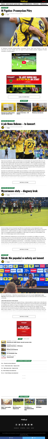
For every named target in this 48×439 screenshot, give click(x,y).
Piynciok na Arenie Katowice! (10, 363)
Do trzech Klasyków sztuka (18, 4)
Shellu (8, 127)
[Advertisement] (24, 386)
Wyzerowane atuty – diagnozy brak (12, 365)
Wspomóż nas (22, 428)
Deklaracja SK (16, 428)
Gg (1, 370)
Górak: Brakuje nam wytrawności (9, 370)
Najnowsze (3, 4)
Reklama (28, 428)
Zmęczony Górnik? (29, 4)
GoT (8, 14)
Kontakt (32, 428)
